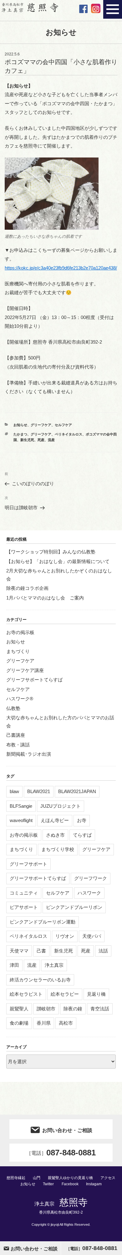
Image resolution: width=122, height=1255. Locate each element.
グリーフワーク (90, 878)
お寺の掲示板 (20, 632)
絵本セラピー (65, 994)
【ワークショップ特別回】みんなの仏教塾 (50, 551)
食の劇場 (19, 1023)
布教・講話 (18, 744)
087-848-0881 (61, 1152)
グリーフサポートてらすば (34, 679)
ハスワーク (89, 892)
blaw (14, 791)
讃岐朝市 (46, 1008)
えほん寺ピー (55, 820)
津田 (14, 965)
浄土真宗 (54, 965)
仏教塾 (13, 708)
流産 (51, 440)
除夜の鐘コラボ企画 (27, 588)
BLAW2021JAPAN (77, 791)
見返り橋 (96, 994)
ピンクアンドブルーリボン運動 (42, 921)
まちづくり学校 (57, 849)
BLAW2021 (38, 791)
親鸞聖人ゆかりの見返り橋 (70, 1178)
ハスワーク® (19, 698)
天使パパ (91, 936)
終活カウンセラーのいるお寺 (40, 979)
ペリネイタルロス (68, 434)
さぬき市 (55, 835)
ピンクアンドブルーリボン (74, 907)
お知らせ (20, 425)
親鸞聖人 (19, 1008)
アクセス (107, 1178)
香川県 (44, 1023)
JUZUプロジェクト (60, 806)
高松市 (66, 1023)
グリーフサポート (28, 864)
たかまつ (20, 434)
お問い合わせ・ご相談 (67, 1130)
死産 (41, 440)
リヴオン (64, 936)
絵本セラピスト (26, 994)
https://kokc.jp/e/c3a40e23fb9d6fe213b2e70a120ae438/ (61, 267)
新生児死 (27, 440)
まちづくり (18, 651)
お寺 (81, 820)
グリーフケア (41, 425)
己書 (41, 950)
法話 (103, 950)
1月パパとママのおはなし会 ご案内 (45, 597)
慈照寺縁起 (16, 1178)
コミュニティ (24, 892)
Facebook (70, 1184)
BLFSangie (21, 806)
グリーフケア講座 (25, 670)
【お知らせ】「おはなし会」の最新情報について (57, 561)
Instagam (94, 1184)
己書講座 (15, 735)
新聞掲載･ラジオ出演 (28, 754)
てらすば (82, 835)
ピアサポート (24, 907)
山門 (36, 1178)
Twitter (48, 1184)
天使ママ (19, 950)
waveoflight (21, 820)
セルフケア (63, 425)
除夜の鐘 (73, 1008)
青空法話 (99, 1008)
